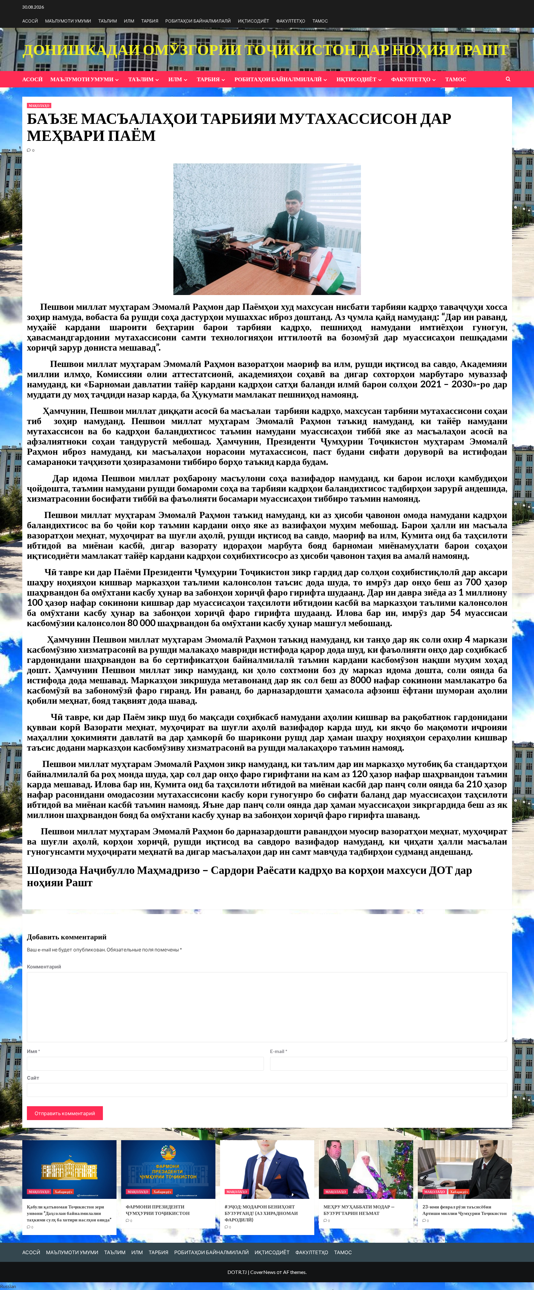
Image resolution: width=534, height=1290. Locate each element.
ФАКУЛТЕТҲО (290, 20)
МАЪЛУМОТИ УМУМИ (68, 20)
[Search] (508, 79)
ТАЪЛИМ (107, 20)
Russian (8, 1286)
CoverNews (263, 1272)
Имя (33, 1051)
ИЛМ (129, 20)
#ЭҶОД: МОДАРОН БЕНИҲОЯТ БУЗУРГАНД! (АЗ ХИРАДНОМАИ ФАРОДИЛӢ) (261, 1213)
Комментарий (44, 966)
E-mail (278, 1051)
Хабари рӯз (63, 1192)
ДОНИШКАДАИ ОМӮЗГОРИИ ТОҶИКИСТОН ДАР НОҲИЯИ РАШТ (266, 49)
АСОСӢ (30, 20)
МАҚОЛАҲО (39, 105)
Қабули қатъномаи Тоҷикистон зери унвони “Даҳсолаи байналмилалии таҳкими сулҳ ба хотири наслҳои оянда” (69, 1213)
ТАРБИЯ (149, 20)
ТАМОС (320, 20)
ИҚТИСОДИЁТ (253, 20)
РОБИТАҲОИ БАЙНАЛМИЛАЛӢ (198, 20)
